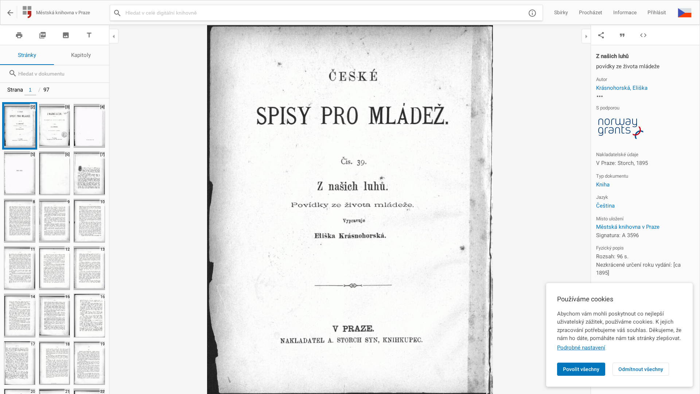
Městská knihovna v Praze (628, 227)
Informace (625, 12)
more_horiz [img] (599, 96)
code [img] (643, 35)
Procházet (590, 12)
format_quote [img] (622, 35)
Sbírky (561, 12)
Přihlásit (657, 12)
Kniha (603, 184)
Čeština (605, 205)
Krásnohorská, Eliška (622, 88)
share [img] (601, 35)
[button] (685, 12)
